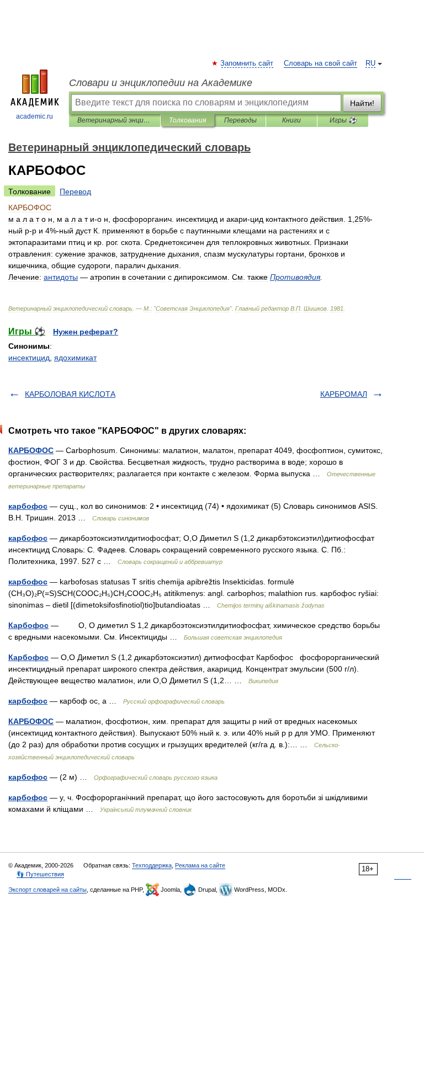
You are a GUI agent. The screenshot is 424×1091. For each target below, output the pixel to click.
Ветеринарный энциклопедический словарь (114, 120)
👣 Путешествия (40, 874)
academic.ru (34, 116)
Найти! (362, 103)
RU (370, 63)
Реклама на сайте (200, 865)
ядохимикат (75, 357)
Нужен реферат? (85, 331)
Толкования (187, 120)
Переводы (240, 120)
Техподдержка (152, 865)
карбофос (27, 506)
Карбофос (28, 625)
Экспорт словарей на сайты (47, 889)
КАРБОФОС (31, 450)
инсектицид (29, 357)
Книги (291, 120)
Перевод (75, 191)
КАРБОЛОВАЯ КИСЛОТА (70, 394)
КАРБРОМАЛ (343, 394)
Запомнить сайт (247, 63)
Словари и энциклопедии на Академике (160, 82)
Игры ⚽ (343, 120)
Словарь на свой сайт (320, 63)
